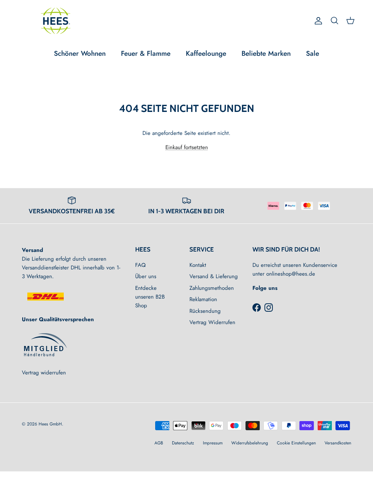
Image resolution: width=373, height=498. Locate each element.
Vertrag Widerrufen (212, 322)
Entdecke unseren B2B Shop (150, 297)
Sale (312, 53)
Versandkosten (338, 443)
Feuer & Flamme (145, 53)
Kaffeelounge (206, 53)
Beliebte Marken (266, 53)
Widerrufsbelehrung (249, 443)
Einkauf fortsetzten (186, 147)
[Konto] (317, 20)
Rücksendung (205, 311)
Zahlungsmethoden (211, 288)
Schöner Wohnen (80, 53)
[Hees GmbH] (57, 20)
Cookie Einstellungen (296, 443)
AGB (158, 443)
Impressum (213, 443)
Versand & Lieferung (213, 276)
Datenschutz (183, 443)
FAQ (140, 265)
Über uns (145, 276)
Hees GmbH (50, 424)
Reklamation (203, 299)
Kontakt (197, 265)
